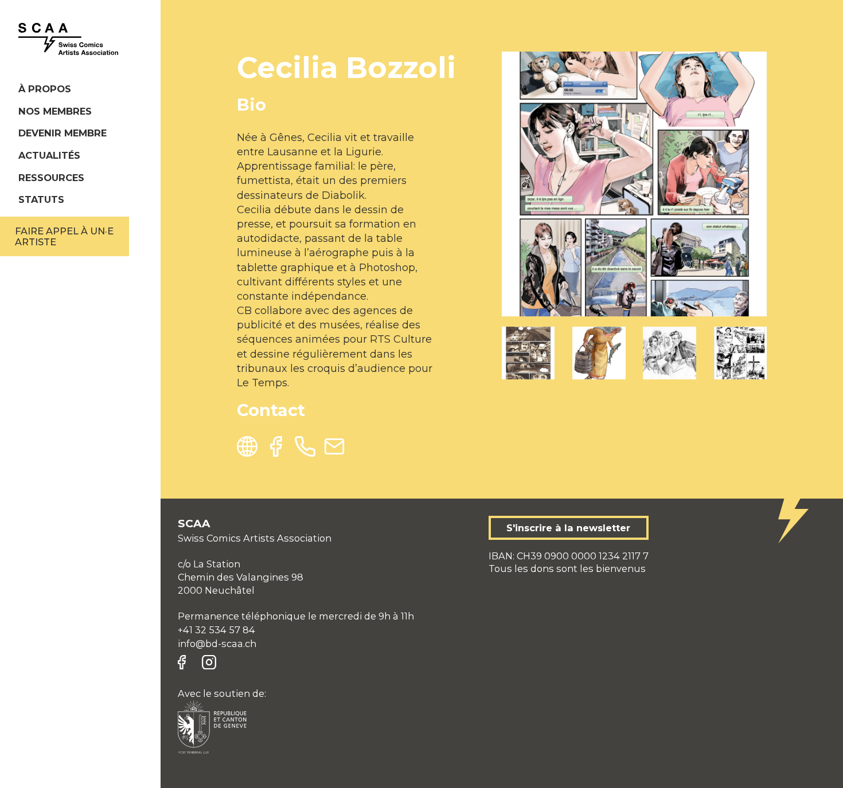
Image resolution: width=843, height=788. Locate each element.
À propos (44, 89)
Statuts (41, 199)
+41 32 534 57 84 (216, 630)
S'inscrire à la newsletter (568, 528)
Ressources (51, 177)
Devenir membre (62, 133)
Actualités (49, 155)
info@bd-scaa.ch (217, 643)
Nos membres (55, 111)
